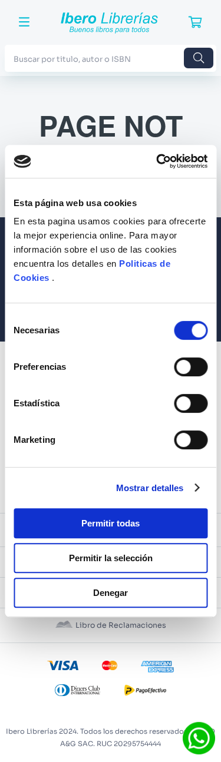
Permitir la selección (111, 558)
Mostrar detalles (150, 488)
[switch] (190, 366)
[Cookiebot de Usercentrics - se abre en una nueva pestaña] (157, 161)
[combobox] (110, 58)
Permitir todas (110, 523)
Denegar (110, 593)
